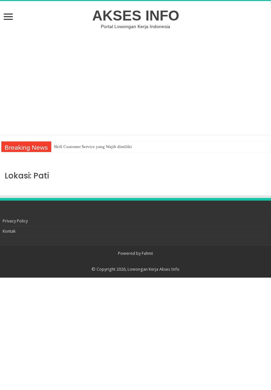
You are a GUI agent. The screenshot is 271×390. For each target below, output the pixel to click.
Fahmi (147, 253)
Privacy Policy (15, 220)
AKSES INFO (135, 15)
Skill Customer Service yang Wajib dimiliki (93, 146)
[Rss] (135, 261)
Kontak (9, 231)
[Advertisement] (135, 82)
